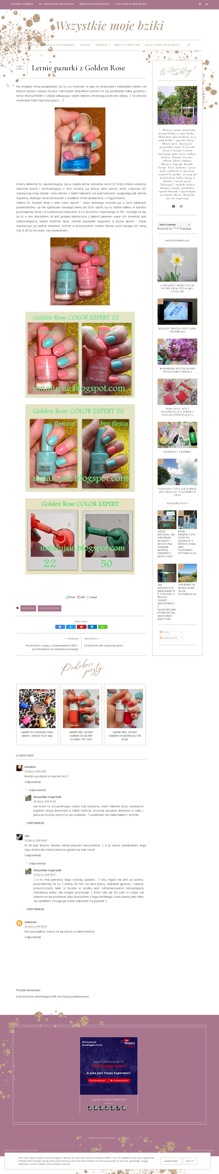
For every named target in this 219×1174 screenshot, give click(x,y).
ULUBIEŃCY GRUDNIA (177, 451)
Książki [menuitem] (85, 44)
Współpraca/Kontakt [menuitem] (95, 4)
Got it (190, 1161)
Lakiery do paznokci (50, 608)
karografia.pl (208, 1150)
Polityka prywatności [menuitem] (131, 4)
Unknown (31, 922)
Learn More (171, 1161)
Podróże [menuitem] (102, 44)
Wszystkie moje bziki (109, 25)
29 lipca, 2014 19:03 (36, 926)
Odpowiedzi (37, 790)
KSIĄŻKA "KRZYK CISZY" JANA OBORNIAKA (177, 330)
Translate (185, 228)
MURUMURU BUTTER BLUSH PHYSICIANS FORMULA (177, 370)
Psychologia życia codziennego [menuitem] (51, 44)
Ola (27, 836)
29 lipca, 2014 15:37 (45, 874)
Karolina (30, 767)
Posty (166, 632)
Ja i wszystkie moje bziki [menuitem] (56, 4)
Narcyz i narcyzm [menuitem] (127, 44)
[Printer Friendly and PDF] (81, 599)
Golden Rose (28, 608)
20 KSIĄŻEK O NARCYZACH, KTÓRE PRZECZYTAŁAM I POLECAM (177, 288)
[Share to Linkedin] (93, 627)
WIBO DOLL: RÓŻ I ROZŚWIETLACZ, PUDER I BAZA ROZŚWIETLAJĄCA (177, 411)
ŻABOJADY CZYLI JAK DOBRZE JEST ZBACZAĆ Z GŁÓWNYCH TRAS (177, 492)
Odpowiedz (33, 782)
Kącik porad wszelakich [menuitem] (162, 44)
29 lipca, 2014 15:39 (45, 801)
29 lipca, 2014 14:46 (36, 840)
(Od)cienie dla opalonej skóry (103, 645)
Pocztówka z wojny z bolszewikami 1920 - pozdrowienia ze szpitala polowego (52, 647)
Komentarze (170, 637)
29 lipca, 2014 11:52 (35, 771)
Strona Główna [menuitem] (22, 4)
